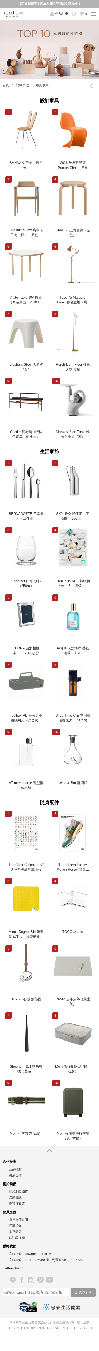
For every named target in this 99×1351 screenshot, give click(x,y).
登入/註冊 (61, 14)
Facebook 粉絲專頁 (21, 1280)
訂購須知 (15, 1226)
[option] (49, 49)
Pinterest (40, 1280)
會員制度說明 (18, 1220)
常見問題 (15, 1232)
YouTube (49, 1280)
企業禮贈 (15, 1169)
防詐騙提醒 (17, 1238)
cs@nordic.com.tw (38, 1254)
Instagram (31, 1280)
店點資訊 (15, 1197)
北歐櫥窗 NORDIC (13, 14)
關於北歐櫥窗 (18, 1191)
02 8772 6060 (35, 1260)
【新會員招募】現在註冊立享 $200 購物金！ (49, 4)
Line (12, 1280)
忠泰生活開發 (61, 1307)
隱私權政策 (17, 1204)
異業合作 (15, 1175)
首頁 (6, 85)
